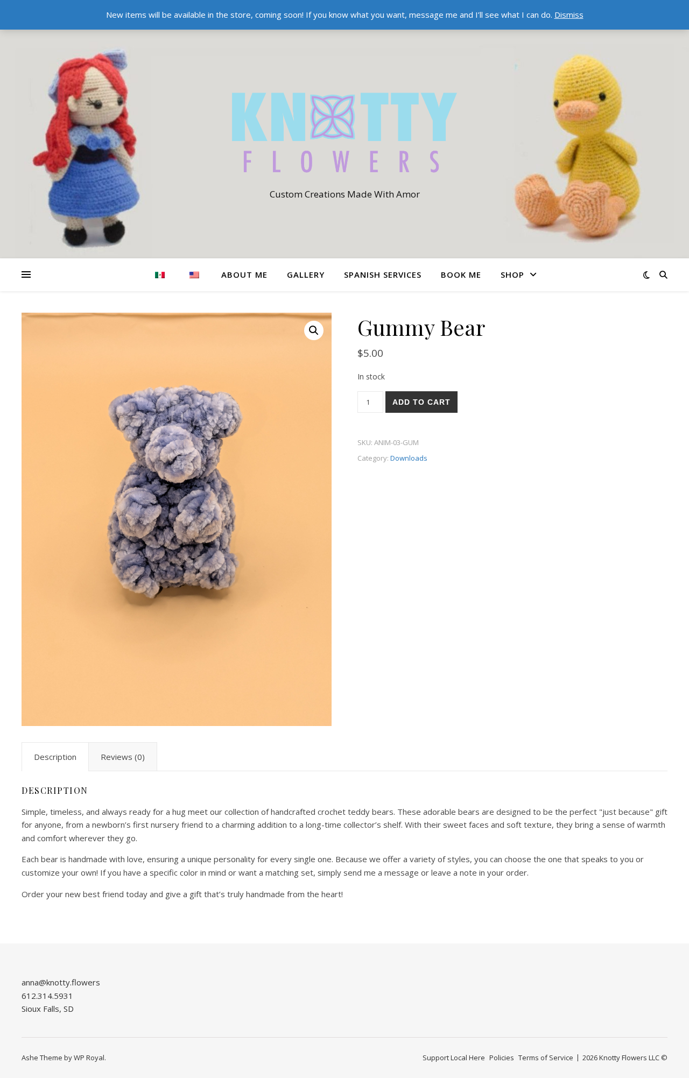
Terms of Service (545, 1057)
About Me (244, 274)
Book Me (461, 274)
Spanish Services (382, 274)
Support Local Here (454, 1057)
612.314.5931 (47, 995)
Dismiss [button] (568, 14)
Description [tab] (55, 756)
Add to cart (421, 402)
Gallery (306, 274)
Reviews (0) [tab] (123, 756)
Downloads (408, 458)
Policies (501, 1057)
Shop (512, 274)
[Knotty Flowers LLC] (344, 132)
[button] (314, 330)
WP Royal (89, 1057)
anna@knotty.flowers (61, 982)
